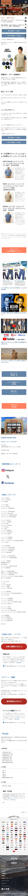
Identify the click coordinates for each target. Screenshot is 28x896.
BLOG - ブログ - (11, 17)
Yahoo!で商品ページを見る (14, 35)
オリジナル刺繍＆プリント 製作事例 (14, 383)
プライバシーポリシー (6, 886)
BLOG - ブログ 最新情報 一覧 (14, 374)
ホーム (2, 17)
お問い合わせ (4, 883)
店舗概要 (3, 878)
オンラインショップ (5, 880)
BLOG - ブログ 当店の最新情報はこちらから (14, 250)
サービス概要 (4, 868)
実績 (8, 868)
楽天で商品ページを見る (14, 31)
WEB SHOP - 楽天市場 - (14, 406)
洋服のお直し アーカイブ (14, 392)
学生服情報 (4, 873)
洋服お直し (4, 871)
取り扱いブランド (8, 878)
